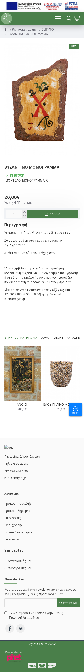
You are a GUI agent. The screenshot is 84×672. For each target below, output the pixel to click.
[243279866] (20, 628)
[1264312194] (42, 666)
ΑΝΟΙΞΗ (22, 404)
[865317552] (32, 666)
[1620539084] (52, 666)
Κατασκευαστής (24, 29)
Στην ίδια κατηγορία (20, 338)
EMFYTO (48, 29)
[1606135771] (9, 628)
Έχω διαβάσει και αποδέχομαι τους (36, 615)
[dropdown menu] (68, 18)
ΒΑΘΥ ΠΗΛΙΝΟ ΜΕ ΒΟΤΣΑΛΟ (61, 404)
